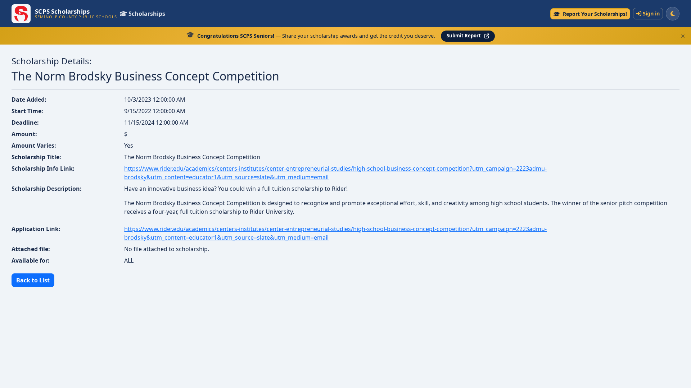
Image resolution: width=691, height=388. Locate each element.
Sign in (651, 13)
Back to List (33, 280)
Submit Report (464, 35)
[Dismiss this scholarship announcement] (683, 36)
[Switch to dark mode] (672, 13)
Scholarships (146, 14)
